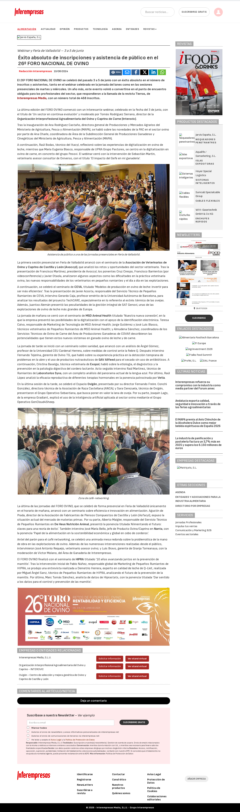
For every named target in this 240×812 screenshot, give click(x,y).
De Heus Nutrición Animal (71, 524)
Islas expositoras (205, 162)
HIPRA (80, 559)
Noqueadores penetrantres (206, 141)
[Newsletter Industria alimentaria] (199, 272)
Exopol (94, 364)
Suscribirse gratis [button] (194, 11)
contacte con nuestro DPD (118, 751)
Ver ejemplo (86, 715)
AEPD (87, 754)
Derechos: (133, 748)
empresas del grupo (93, 748)
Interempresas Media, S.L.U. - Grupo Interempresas (125, 807)
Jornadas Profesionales (188, 522)
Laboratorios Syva (49, 373)
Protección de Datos (156, 781)
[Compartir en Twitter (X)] (144, 72)
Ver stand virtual (137, 658)
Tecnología (100, 29)
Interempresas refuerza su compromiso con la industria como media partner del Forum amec (198, 385)
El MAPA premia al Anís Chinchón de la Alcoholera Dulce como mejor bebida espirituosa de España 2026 (197, 423)
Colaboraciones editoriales (156, 798)
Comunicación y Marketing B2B (193, 530)
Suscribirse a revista (84, 791)
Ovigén (92, 384)
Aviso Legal (56, 740)
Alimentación (26, 29)
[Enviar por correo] (127, 72)
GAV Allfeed (107, 360)
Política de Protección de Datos (80, 740)
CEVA (78, 287)
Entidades (132, 29)
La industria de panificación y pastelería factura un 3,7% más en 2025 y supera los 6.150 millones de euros (198, 443)
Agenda (117, 29)
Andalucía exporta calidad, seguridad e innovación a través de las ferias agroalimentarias (197, 404)
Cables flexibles (208, 200)
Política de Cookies (153, 789)
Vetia (161, 378)
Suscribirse (199, 318)
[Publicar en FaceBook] (135, 72)
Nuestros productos (118, 786)
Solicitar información (110, 658)
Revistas (149, 29)
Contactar (118, 774)
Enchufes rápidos (202, 220)
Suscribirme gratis (134, 722)
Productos (81, 29)
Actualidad (48, 29)
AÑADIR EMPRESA (196, 778)
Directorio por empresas (192, 506)
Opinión (65, 29)
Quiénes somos (121, 793)
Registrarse (84, 779)
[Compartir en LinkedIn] (153, 72)
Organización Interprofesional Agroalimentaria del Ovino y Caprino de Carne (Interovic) (76, 119)
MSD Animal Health (98, 316)
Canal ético (119, 779)
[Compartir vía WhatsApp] (162, 72)
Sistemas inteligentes (205, 181)
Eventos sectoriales (186, 534)
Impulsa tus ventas (186, 526)
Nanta (158, 529)
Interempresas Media (31, 98)
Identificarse (85, 774)
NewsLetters (85, 785)
